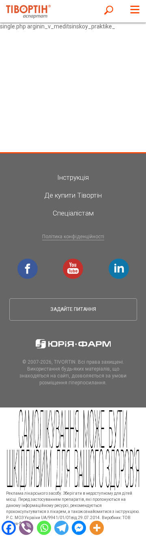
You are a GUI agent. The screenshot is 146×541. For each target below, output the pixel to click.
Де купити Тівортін (73, 195)
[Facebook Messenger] (79, 527)
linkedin (120, 262)
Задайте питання (73, 309)
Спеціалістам (73, 213)
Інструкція (73, 177)
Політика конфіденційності (73, 236)
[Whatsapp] (44, 527)
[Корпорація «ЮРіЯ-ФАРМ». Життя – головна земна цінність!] (73, 344)
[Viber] (26, 527)
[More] (96, 527)
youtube (74, 262)
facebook (29, 262)
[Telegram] (61, 527)
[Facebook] (8, 527)
